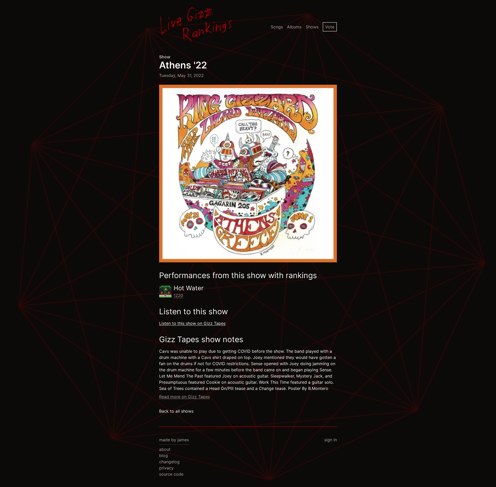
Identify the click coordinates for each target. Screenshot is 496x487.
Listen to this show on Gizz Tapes (192, 323)
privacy (166, 467)
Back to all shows (176, 411)
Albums (294, 26)
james (183, 439)
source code (171, 474)
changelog (169, 461)
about (165, 449)
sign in (330, 439)
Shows (312, 26)
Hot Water (189, 288)
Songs (277, 26)
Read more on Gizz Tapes (184, 396)
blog (163, 455)
